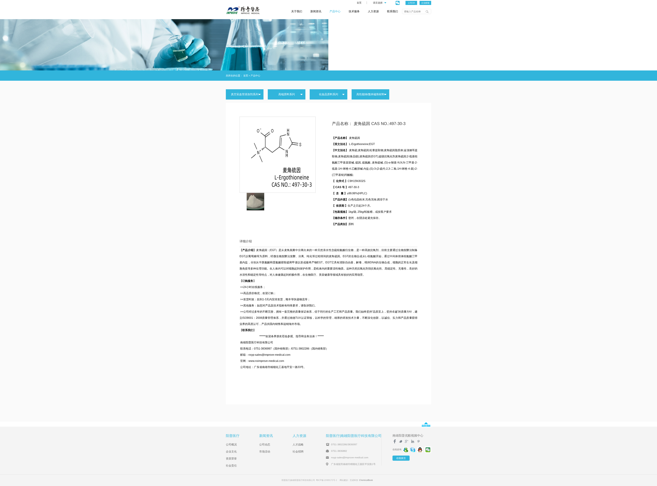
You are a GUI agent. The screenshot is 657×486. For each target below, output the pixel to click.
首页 (359, 2)
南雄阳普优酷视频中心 (407, 435)
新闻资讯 (315, 11)
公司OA (411, 3)
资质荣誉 (231, 458)
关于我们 (296, 11)
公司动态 (264, 444)
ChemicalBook (366, 480)
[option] (256, 202)
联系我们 (392, 11)
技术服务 (354, 11)
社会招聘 (298, 451)
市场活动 (264, 451)
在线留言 (401, 458)
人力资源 (373, 11)
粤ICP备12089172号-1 (326, 480)
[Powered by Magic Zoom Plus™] (277, 154)
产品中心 (335, 11)
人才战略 (298, 444)
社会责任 (231, 465)
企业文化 (231, 451)
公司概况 (231, 444)
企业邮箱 (425, 3)
